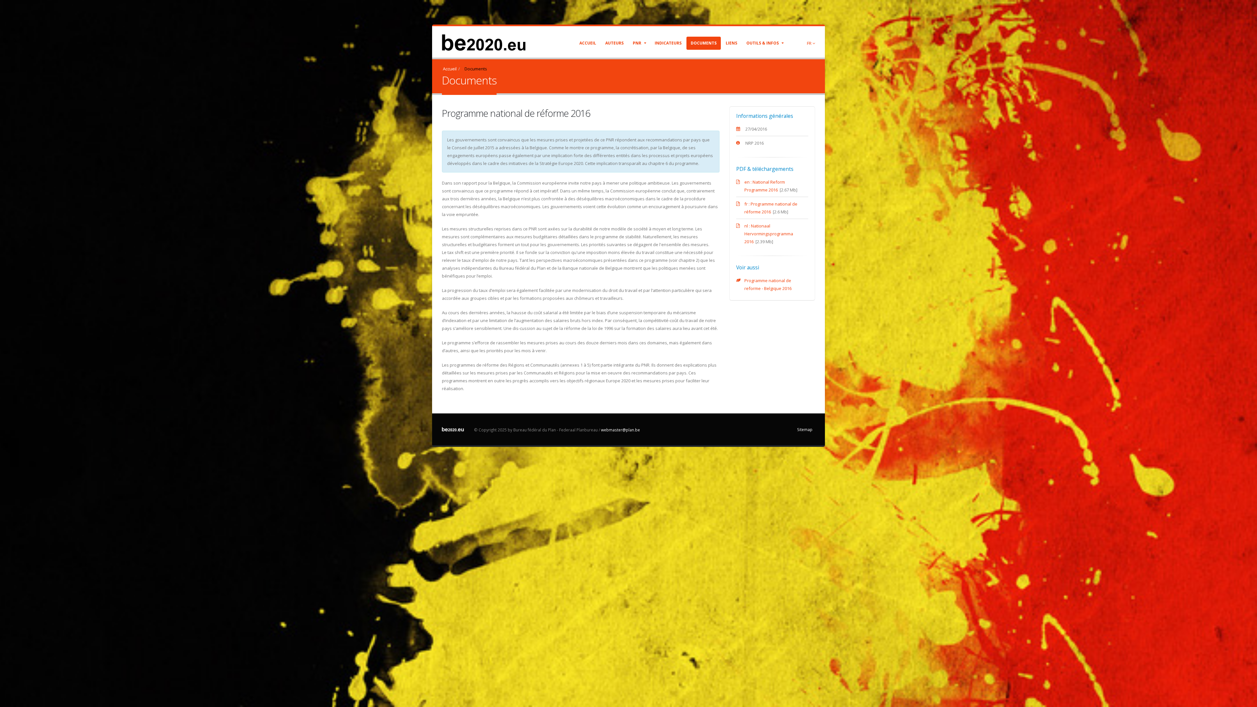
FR (809, 43)
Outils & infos (763, 43)
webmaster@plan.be (620, 429)
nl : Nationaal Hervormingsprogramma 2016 (768, 234)
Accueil (587, 43)
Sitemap (804, 429)
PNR (637, 43)
